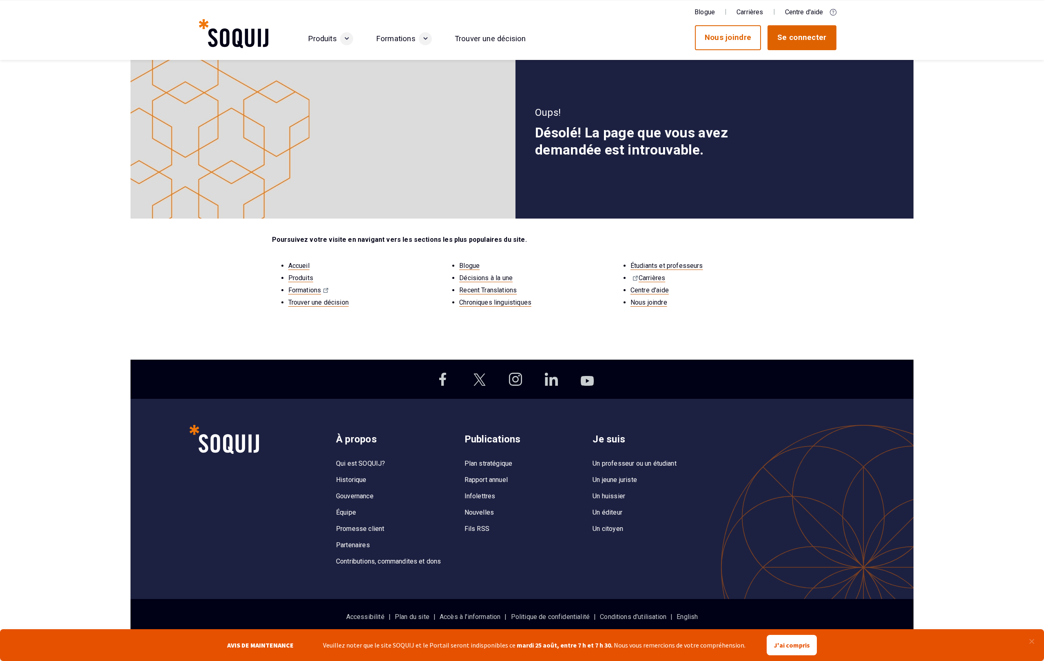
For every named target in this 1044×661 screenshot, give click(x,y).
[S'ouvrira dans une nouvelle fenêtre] (634, 278)
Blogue (469, 266)
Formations (304, 290)
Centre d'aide (649, 290)
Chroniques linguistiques (495, 302)
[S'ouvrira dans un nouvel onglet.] (443, 379)
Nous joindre (648, 302)
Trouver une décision (318, 302)
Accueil (299, 266)
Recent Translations (488, 290)
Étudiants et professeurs (666, 266)
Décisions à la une (486, 278)
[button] (346, 38)
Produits (300, 278)
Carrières (652, 278)
